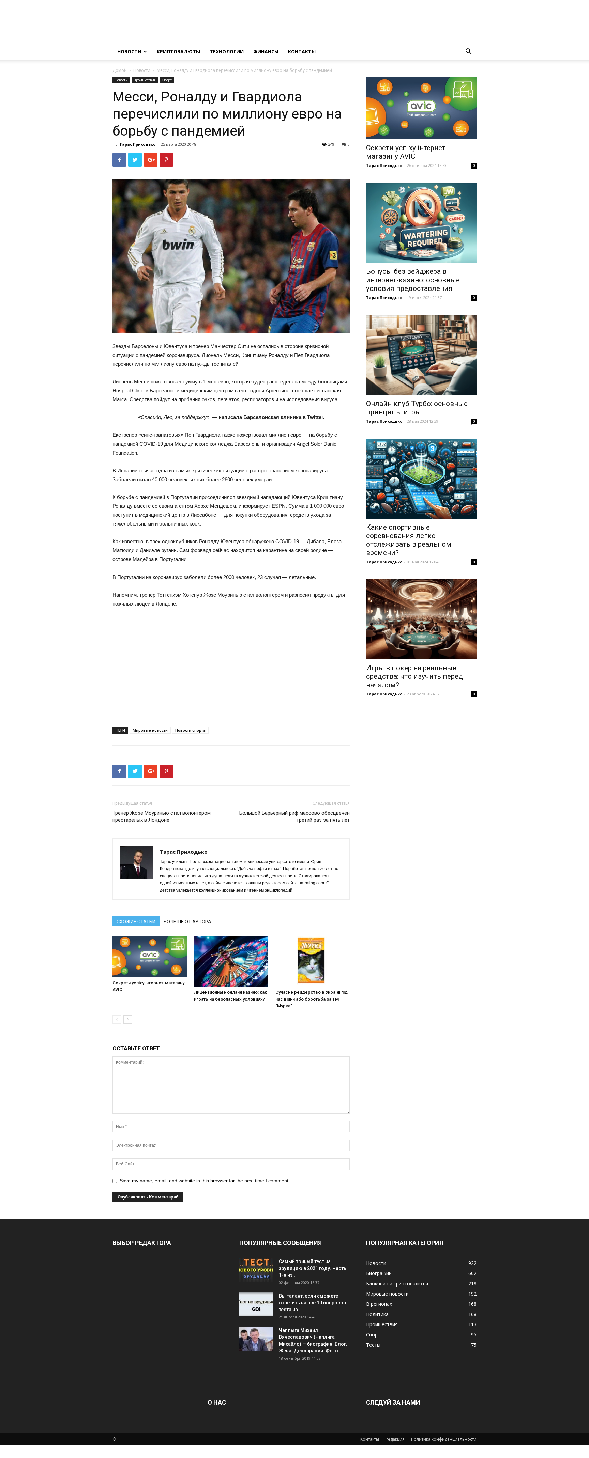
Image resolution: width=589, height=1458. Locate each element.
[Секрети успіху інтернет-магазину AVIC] (149, 956)
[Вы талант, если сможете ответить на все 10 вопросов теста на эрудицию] (256, 1304)
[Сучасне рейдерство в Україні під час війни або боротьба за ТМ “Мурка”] (312, 961)
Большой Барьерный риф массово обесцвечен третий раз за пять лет (294, 816)
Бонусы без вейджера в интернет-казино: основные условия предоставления (413, 280)
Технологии (227, 51)
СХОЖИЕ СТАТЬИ (136, 921)
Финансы (265, 51)
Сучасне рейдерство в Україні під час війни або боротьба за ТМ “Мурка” (311, 999)
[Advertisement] (231, 664)
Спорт (167, 80)
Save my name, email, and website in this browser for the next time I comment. (205, 1180)
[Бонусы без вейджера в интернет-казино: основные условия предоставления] (421, 223)
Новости (129, 51)
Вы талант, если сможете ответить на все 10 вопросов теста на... (312, 1302)
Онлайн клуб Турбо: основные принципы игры (417, 407)
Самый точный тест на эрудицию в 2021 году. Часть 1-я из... (312, 1268)
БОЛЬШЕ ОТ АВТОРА (187, 921)
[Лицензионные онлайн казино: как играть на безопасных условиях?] (231, 961)
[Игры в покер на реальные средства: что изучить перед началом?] (421, 619)
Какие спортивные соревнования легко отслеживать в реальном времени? (408, 540)
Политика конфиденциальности (444, 1439)
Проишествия (145, 80)
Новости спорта (190, 730)
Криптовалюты (178, 51)
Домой (119, 70)
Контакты (302, 51)
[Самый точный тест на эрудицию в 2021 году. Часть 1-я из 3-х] (256, 1270)
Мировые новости (150, 730)
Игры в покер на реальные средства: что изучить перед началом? (414, 676)
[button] (468, 52)
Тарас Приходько (137, 144)
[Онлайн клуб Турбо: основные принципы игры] (421, 355)
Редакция (395, 1439)
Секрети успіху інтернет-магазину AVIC (407, 152)
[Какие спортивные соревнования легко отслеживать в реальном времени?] (421, 479)
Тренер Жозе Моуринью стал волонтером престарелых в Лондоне (161, 816)
